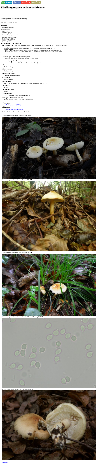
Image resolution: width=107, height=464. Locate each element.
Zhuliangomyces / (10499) (13, 105)
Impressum (5, 462)
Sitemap (17, 2)
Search (9, 2)
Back (3, 2)
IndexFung (36, 2)
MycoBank (26, 2)
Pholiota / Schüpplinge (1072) (14, 109)
